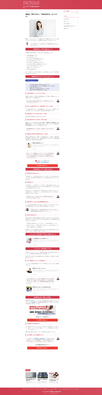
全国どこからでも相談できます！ (44, 160)
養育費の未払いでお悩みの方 (42, 347)
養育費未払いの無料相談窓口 (40, 338)
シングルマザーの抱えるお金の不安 (51, 391)
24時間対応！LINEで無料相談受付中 (42, 162)
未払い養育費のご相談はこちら (42, 165)
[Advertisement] (43, 359)
